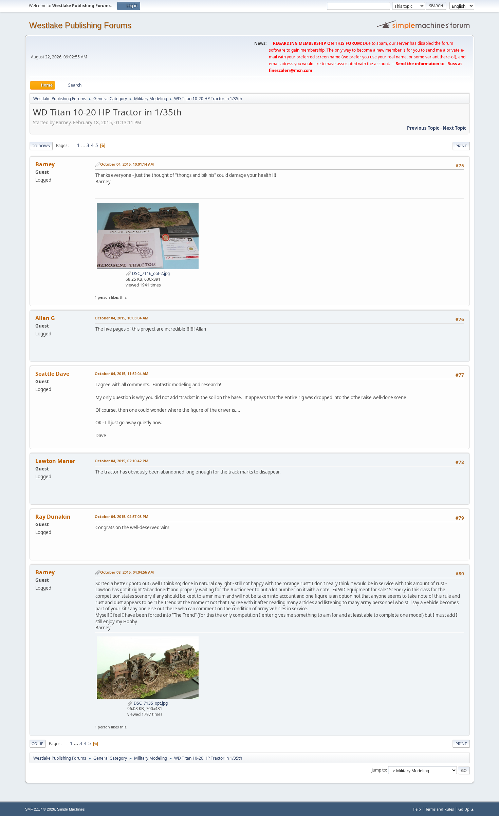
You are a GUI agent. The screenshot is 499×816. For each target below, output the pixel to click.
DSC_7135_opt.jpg (150, 703)
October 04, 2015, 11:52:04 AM (121, 373)
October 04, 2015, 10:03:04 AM (121, 317)
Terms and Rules (439, 809)
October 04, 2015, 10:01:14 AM (127, 164)
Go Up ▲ (466, 809)
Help (417, 809)
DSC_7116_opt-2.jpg (150, 273)
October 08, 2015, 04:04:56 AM (127, 572)
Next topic (454, 128)
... (83, 145)
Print (461, 145)
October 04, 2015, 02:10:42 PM (121, 460)
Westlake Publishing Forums (80, 25)
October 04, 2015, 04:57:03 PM (121, 516)
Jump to (379, 770)
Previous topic (423, 128)
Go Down (41, 145)
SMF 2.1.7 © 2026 (40, 809)
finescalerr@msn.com (290, 70)
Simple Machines (71, 809)
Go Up (37, 743)
